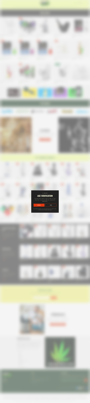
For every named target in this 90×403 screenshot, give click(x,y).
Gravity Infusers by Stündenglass (58, 324)
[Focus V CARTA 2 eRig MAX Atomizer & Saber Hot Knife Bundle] (26, 231)
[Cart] (87, 3)
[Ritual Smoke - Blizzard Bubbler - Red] (45, 48)
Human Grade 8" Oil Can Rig (65, 238)
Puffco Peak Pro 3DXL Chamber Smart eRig (67, 279)
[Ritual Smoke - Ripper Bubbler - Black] (80, 25)
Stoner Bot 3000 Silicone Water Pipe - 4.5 (6, 218)
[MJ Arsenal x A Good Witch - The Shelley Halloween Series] (37, 169)
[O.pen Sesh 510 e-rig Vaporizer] (40, 272)
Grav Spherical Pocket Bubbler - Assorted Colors (60, 81)
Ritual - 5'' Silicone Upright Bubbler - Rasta (78, 57)
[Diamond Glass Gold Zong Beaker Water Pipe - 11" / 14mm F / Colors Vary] (8, 169)
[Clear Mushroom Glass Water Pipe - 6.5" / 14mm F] (9, 25)
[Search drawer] (84, 3)
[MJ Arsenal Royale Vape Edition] (45, 25)
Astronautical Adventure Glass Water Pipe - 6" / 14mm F (22, 219)
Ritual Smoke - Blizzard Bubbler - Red (41, 57)
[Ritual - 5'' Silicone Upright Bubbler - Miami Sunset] (9, 71)
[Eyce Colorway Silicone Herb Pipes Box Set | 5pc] (37, 190)
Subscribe (54, 297)
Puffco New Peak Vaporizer (79, 238)
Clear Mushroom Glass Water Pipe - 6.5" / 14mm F (7, 35)
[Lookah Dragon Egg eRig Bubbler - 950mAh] (27, 71)
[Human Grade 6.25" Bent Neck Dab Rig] (54, 231)
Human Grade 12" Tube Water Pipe (20, 177)
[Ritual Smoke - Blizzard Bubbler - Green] (9, 48)
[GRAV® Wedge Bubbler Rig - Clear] (45, 71)
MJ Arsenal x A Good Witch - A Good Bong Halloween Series (6, 198)
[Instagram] (8, 111)
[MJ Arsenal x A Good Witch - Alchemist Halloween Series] (82, 169)
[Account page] (86, 3)
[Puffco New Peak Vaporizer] (82, 231)
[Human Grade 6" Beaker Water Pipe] (52, 190)
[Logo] (45, 3)
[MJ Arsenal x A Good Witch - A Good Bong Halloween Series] (8, 190)
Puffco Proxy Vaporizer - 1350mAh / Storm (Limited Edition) (53, 280)
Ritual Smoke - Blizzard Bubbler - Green (6, 57)
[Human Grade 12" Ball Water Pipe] (82, 190)
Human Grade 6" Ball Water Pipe (49, 177)
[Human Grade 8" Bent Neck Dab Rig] (40, 231)
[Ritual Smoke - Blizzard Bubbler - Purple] (27, 48)
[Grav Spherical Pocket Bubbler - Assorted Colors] (62, 71)
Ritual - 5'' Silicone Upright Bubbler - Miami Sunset (7, 81)
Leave (51, 205)
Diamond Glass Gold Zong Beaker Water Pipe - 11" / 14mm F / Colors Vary (7, 178)
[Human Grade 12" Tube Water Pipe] (23, 169)
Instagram (4, 381)
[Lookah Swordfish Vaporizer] (82, 272)
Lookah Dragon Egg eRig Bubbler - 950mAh (24, 81)
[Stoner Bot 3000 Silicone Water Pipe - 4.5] (8, 210)
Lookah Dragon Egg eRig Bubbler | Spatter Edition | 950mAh (26, 35)
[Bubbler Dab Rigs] (80, 71)
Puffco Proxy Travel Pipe (57, 35)
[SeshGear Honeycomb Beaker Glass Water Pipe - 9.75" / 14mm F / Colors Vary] (67, 210)
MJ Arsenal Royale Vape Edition (40, 35)
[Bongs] (82, 210)
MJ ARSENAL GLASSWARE (45, 139)
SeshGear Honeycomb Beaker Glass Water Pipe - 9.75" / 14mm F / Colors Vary (66, 219)
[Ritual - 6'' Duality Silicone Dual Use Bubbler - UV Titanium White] (62, 48)
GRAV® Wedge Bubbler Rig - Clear (41, 81)
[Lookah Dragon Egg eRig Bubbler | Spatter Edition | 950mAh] (27, 25)
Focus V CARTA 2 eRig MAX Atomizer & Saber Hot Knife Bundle (26, 239)
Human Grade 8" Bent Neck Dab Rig (38, 238)
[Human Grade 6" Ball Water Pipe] (52, 169)
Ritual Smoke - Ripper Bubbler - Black (77, 35)
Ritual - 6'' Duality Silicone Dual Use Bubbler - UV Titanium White (62, 58)
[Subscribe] (85, 380)
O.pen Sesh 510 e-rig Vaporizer (38, 279)
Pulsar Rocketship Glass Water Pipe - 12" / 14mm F (51, 219)
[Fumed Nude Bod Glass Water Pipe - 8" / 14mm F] (23, 190)
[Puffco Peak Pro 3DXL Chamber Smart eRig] (68, 272)
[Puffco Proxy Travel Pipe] (62, 25)
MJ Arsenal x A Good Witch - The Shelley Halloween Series (35, 178)
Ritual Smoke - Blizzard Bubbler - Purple (24, 57)
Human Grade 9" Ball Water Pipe (64, 177)
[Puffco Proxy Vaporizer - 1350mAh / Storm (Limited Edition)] (54, 272)
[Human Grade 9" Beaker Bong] (67, 190)
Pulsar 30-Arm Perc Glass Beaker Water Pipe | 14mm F (36, 219)
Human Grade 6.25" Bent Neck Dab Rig (53, 238)
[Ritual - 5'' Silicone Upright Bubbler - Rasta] (80, 48)
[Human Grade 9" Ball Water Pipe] (67, 169)
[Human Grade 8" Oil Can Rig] (68, 231)
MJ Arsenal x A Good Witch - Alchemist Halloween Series (82, 178)
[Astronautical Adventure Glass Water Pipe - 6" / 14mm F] (23, 210)
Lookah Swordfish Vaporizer (79, 279)
